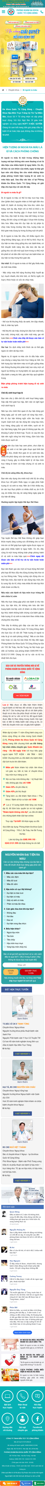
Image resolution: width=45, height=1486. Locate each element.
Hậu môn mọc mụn (15, 943)
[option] (22, 51)
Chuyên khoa (13, 90)
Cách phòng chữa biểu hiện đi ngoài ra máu (32, 1371)
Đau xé (10, 920)
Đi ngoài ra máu (30, 90)
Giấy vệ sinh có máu (15, 900)
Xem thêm (22, 1018)
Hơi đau (10, 916)
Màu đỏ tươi (12, 880)
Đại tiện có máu (13, 897)
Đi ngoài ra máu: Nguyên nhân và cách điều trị (32, 1341)
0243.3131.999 (11, 843)
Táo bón (10, 936)
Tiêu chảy (11, 939)
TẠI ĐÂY (17, 821)
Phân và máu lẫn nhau (16, 904)
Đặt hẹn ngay (22, 1054)
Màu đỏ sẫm (12, 884)
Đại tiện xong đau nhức (16, 923)
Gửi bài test (11, 972)
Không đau (11, 913)
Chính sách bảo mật (23, 1466)
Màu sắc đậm (13, 877)
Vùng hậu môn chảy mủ (17, 947)
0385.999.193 (29, 839)
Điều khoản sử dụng (8, 1466)
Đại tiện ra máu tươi (15, 893)
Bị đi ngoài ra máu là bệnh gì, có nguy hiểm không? (32, 1357)
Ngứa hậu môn (13, 932)
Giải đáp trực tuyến (31, 972)
